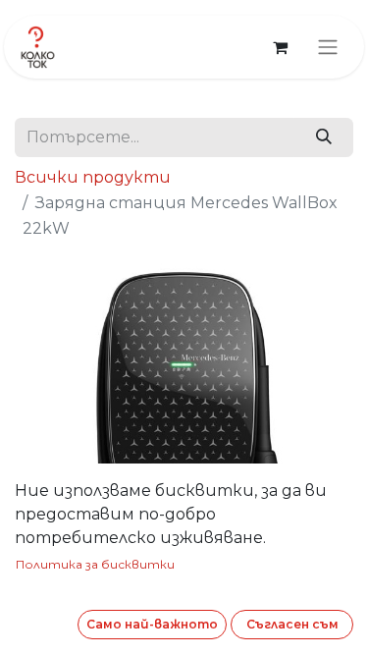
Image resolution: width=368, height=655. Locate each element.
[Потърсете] (323, 137)
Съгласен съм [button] (292, 624)
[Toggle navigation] (327, 48)
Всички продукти (93, 177)
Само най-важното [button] (152, 624)
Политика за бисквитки (95, 564)
